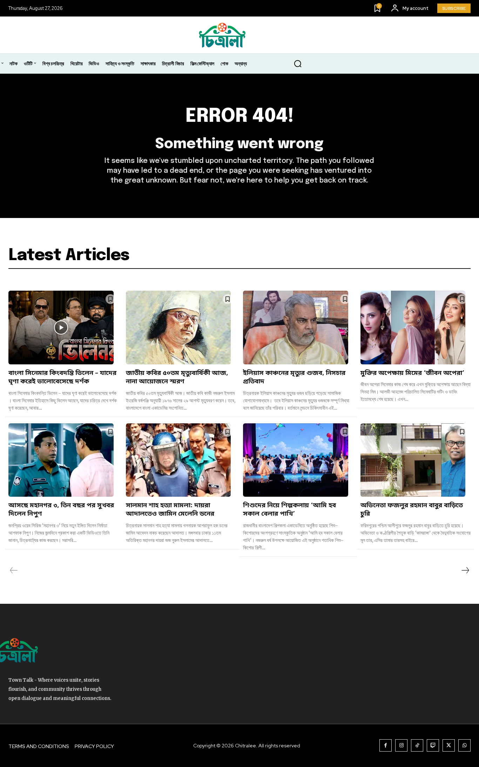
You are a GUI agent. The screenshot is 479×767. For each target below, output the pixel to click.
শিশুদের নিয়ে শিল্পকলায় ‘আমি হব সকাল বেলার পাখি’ (289, 509)
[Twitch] (433, 745)
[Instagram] (401, 745)
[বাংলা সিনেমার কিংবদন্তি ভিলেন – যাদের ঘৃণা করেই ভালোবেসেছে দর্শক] (61, 327)
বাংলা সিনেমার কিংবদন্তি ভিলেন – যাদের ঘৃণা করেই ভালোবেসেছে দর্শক (62, 377)
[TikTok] (417, 745)
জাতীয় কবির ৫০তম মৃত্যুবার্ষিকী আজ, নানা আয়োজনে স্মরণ (177, 377)
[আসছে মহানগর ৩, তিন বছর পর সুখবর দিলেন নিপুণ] (61, 460)
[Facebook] (385, 745)
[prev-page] (13, 570)
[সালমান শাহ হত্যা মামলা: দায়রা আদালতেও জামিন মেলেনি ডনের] (178, 460)
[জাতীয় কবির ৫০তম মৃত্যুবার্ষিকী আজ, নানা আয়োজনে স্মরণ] (178, 327)
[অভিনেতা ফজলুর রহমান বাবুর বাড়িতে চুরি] (413, 460)
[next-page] (465, 570)
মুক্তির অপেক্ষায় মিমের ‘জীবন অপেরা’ (412, 373)
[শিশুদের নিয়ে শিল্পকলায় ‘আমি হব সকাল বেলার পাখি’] (295, 460)
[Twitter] (449, 745)
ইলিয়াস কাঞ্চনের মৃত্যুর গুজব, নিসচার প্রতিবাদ (294, 377)
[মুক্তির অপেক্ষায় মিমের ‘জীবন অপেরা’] (413, 327)
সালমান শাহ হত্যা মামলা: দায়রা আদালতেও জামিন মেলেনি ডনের (170, 509)
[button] (298, 64)
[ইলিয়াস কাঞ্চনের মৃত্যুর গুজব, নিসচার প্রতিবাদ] (295, 327)
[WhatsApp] (464, 745)
